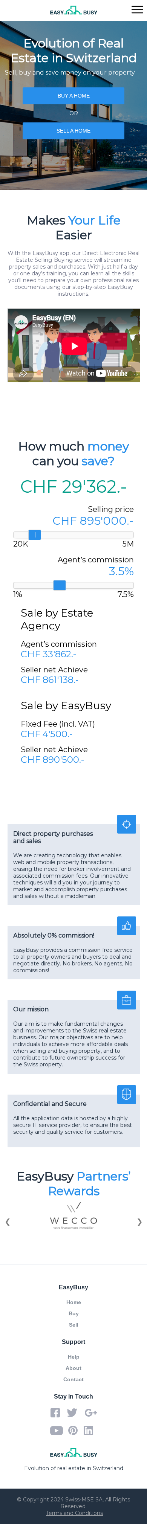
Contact (73, 1379)
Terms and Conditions (74, 1513)
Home (73, 1302)
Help (74, 1357)
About (73, 1368)
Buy (74, 1313)
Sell (73, 1325)
